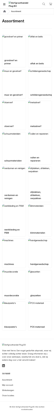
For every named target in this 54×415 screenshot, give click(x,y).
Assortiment (7, 380)
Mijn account (7, 385)
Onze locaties (8, 395)
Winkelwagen (8, 390)
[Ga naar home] (18, 4)
